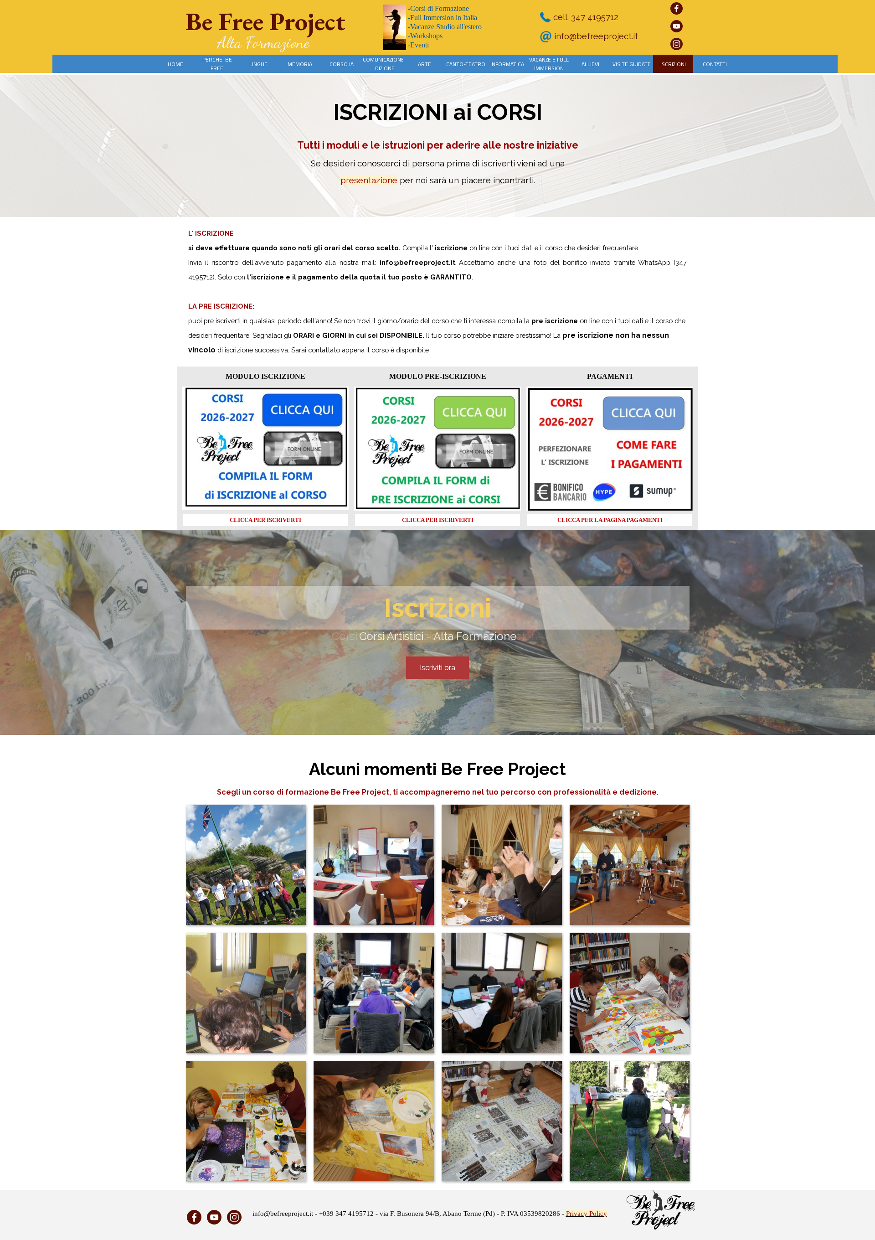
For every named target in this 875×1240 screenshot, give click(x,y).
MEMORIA (300, 64)
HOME (175, 64)
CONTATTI (715, 64)
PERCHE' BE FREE (217, 63)
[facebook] (676, 8)
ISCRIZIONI (673, 64)
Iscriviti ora (437, 667)
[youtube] (676, 26)
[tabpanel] (438, 149)
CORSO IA (341, 64)
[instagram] (676, 44)
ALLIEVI (590, 64)
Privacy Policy (586, 1213)
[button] (246, 865)
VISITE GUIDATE (631, 64)
